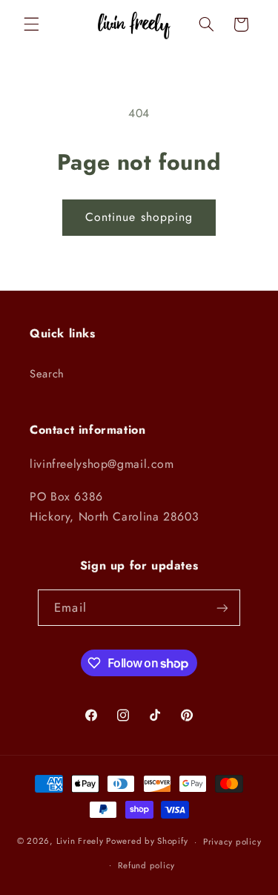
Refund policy (146, 865)
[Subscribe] (222, 607)
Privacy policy (232, 842)
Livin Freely (80, 842)
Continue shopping (139, 216)
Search (47, 374)
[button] (31, 24)
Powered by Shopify (147, 842)
